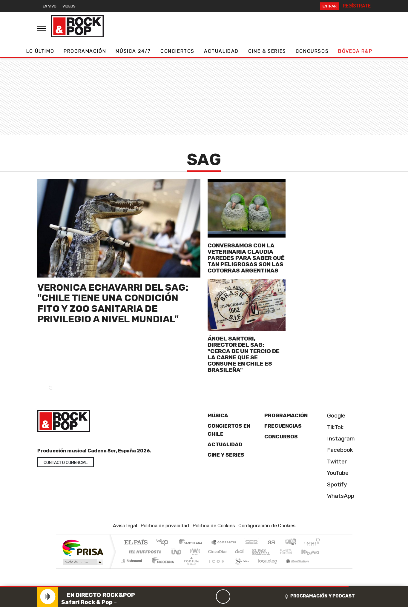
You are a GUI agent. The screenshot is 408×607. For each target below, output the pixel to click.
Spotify (336, 484)
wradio (194, 551)
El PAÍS (135, 542)
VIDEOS (69, 6)
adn (290, 542)
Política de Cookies (214, 526)
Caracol (312, 542)
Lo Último (40, 51)
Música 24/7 (133, 51)
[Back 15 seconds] (209, 596)
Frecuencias (283, 426)
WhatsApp (340, 495)
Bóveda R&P (355, 51)
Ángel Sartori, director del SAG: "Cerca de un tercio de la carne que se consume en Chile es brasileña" (244, 354)
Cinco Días (216, 551)
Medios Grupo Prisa (82, 562)
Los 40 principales (164, 542)
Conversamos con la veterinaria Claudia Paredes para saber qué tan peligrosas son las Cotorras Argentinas (246, 258)
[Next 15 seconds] (237, 596)
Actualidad (221, 51)
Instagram (340, 438)
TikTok (335, 427)
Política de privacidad (165, 526)
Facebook (339, 449)
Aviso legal (125, 526)
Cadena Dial (291, 551)
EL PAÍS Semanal (256, 551)
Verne (273, 551)
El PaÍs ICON (216, 568)
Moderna (161, 568)
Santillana (192, 542)
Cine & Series (267, 51)
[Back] (194, 596)
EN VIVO (49, 6)
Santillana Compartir (224, 542)
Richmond (132, 568)
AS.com (270, 542)
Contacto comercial (66, 462)
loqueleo (265, 568)
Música (218, 415)
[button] (174, 586)
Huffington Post (143, 551)
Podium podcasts (132, 559)
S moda (239, 568)
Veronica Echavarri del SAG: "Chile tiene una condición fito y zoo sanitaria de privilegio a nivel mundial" (112, 303)
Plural (189, 568)
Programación (85, 51)
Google (335, 415)
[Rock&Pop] (77, 26)
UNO (177, 551)
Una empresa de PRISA (82, 547)
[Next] (252, 596)
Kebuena (313, 551)
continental (239, 551)
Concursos (312, 51)
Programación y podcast (322, 596)
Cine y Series (226, 455)
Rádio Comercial (321, 568)
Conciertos (177, 51)
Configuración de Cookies (266, 526)
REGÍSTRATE (357, 6)
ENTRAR (330, 6)
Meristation (294, 568)
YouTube (337, 472)
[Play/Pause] (223, 596)
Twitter (336, 461)
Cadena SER (251, 542)
